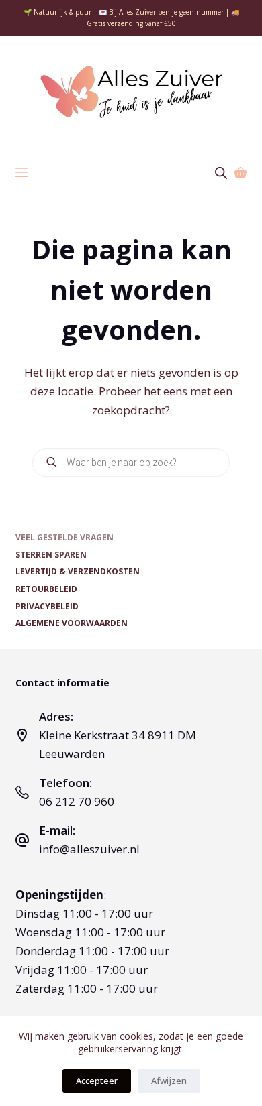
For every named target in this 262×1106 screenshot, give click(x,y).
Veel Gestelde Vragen (64, 537)
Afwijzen (169, 1080)
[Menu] (21, 172)
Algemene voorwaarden (71, 623)
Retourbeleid (46, 589)
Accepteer (97, 1080)
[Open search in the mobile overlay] (221, 172)
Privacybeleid (47, 606)
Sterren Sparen (51, 555)
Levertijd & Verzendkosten (77, 571)
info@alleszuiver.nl (89, 849)
